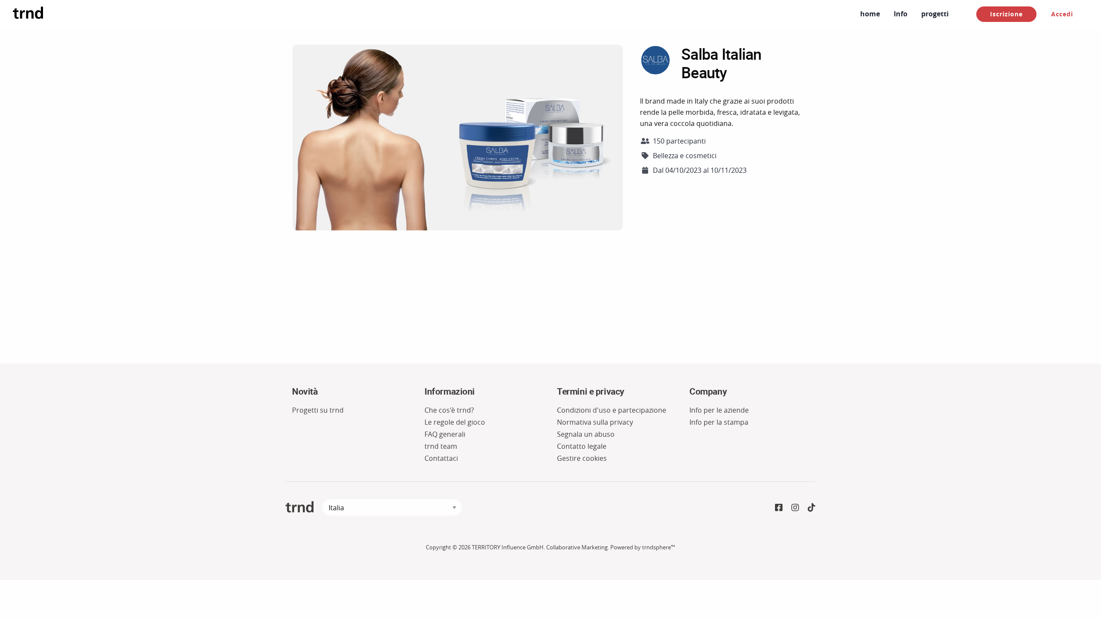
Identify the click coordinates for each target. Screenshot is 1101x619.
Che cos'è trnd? (449, 410)
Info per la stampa (718, 422)
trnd (300, 507)
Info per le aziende (719, 410)
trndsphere (656, 547)
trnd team (440, 446)
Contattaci (441, 458)
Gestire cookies (582, 458)
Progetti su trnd (318, 410)
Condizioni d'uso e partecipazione (611, 410)
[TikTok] (811, 507)
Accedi (1062, 14)
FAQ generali (444, 434)
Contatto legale (581, 446)
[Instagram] (795, 507)
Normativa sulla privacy (595, 422)
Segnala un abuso (586, 434)
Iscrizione (1006, 14)
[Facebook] (779, 507)
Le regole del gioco (454, 422)
